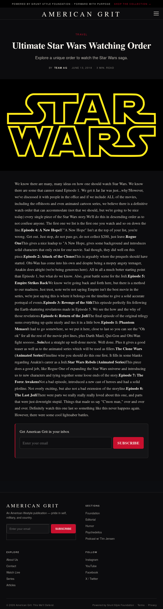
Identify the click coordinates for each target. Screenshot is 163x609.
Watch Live (13, 572)
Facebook (91, 572)
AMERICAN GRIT (81, 14)
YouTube (91, 566)
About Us (12, 560)
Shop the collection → (132, 3)
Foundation (92, 513)
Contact (11, 566)
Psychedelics (93, 532)
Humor (89, 526)
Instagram (91, 560)
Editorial (90, 519)
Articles (11, 585)
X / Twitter (91, 579)
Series (10, 579)
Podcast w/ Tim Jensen (100, 538)
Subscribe (128, 443)
